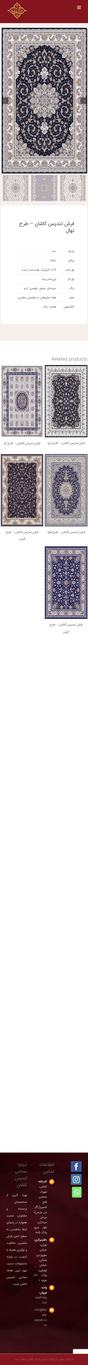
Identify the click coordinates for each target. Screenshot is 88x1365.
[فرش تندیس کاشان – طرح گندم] (22, 457)
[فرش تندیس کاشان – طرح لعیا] (66, 457)
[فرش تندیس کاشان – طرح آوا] (22, 368)
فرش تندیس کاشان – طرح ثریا (66, 443)
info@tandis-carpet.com (40, 1318)
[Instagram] (76, 1179)
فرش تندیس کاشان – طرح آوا (22, 443)
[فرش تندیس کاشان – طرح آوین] (66, 549)
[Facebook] (76, 1166)
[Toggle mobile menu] (79, 7)
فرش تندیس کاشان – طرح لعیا (66, 532)
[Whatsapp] (77, 1192)
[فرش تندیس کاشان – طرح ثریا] (66, 368)
